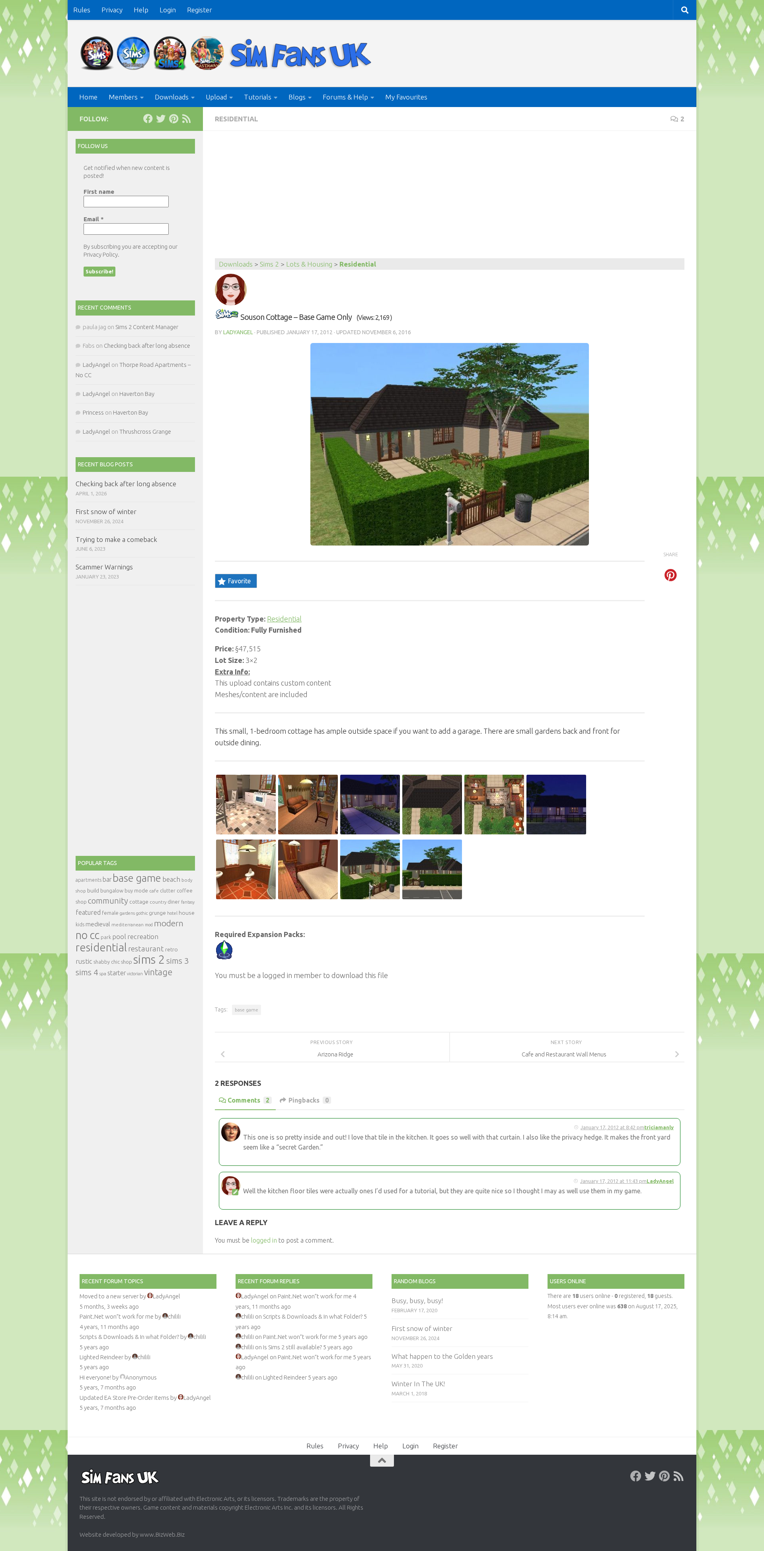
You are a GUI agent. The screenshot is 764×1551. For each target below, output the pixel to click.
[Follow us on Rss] (186, 118)
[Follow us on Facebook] (148, 118)
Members (123, 97)
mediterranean (127, 924)
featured (88, 912)
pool (119, 936)
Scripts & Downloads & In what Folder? (129, 1336)
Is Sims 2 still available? (292, 1347)
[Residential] (227, 317)
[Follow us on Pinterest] (173, 118)
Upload (216, 97)
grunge (157, 913)
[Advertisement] (449, 198)
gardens (127, 913)
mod (149, 924)
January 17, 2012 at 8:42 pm (612, 1127)
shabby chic (107, 962)
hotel (172, 913)
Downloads (172, 97)
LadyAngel (238, 332)
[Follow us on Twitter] (161, 118)
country (158, 901)
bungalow (111, 890)
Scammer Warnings (104, 567)
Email (94, 219)
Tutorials (257, 97)
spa (102, 973)
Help (141, 10)
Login (168, 10)
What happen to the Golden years (442, 1356)
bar (107, 879)
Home (88, 97)
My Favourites (406, 97)
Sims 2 (269, 264)
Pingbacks (308, 1100)
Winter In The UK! (418, 1383)
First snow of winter (106, 511)
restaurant (146, 949)
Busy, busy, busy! (417, 1300)
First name (99, 191)
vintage (158, 972)
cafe (154, 890)
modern (168, 923)
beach (171, 879)
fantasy (188, 902)
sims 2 (149, 959)
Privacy (112, 10)
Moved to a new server (109, 1296)
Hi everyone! (95, 1377)
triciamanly (659, 1127)
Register (199, 10)
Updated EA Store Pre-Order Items (124, 1397)
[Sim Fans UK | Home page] (228, 53)
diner (174, 901)
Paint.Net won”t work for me (117, 1316)
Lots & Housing (309, 264)
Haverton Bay (136, 393)
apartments (88, 880)
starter (116, 972)
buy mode (136, 890)
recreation (142, 936)
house (187, 913)
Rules (81, 10)
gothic (142, 913)
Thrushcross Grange (145, 431)
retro (171, 949)
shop (126, 962)
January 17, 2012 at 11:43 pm (613, 1181)
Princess (93, 412)
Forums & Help (345, 97)
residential (101, 947)
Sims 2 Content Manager (146, 326)
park (106, 937)
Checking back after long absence (147, 345)
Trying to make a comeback (116, 539)
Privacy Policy (101, 254)
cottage (138, 901)
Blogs (297, 97)
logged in (264, 1240)
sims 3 (177, 960)
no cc (87, 935)
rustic (84, 961)
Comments (248, 1100)
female (110, 913)
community (108, 900)
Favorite (239, 581)
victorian (135, 973)
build (93, 890)
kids (80, 924)
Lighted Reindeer (101, 1357)
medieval (98, 924)
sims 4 (87, 972)
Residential (236, 119)
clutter (167, 890)
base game (246, 1009)
